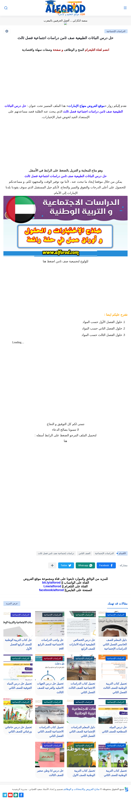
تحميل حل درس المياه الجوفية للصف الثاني (19, 685)
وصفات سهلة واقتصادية (37, 49)
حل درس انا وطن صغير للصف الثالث (50, 773)
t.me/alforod (52, 586)
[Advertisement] (65, 77)
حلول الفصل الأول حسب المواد (102, 322)
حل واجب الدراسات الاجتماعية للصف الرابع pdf (50, 644)
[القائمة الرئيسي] (125, 8)
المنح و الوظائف (74, 49)
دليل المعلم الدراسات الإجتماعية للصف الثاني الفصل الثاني (82, 731)
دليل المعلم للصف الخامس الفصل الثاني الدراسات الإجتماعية (115, 644)
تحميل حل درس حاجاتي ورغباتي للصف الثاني (18, 729)
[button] (106, 565)
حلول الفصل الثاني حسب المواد (102, 328)
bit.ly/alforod (51, 582)
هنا (44, 261)
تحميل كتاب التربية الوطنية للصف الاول (84, 773)
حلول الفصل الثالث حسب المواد (102, 335)
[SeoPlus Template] (126, 789)
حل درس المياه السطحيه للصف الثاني (114, 729)
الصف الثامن (84, 553)
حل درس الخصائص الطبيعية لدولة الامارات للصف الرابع (82, 644)
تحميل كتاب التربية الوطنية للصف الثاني (115, 773)
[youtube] (10, 795)
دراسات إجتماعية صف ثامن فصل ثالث (56, 553)
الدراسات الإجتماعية (116, 31)
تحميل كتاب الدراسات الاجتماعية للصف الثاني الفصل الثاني (50, 731)
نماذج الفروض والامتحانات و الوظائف (81, 789)
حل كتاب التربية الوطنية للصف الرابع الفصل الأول (18, 644)
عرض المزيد (12, 603)
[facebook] (21, 795)
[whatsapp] (15, 795)
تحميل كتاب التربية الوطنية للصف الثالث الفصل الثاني (115, 688)
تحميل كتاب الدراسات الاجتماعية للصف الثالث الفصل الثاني (82, 688)
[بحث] (5, 8)
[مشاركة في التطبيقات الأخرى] (52, 565)
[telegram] (5, 795)
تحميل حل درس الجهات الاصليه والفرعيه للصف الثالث (50, 688)
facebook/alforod (51, 590)
